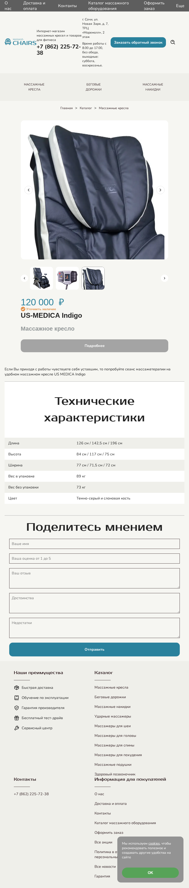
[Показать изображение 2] (67, 278)
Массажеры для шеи (112, 726)
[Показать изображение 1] (41, 278)
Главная (66, 108)
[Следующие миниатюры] (164, 278)
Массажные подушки (112, 764)
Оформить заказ (154, 5)
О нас (8, 5)
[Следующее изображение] (160, 190)
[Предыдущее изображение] (28, 190)
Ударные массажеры (112, 716)
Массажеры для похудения (118, 754)
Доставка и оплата (34, 5)
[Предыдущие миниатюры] (24, 278)
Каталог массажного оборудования (108, 5)
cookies (154, 843)
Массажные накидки (112, 706)
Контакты (67, 6)
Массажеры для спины (114, 745)
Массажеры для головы (115, 735)
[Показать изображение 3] (93, 278)
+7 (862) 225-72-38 (31, 794)
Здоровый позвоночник (114, 774)
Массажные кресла (114, 108)
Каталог (86, 108)
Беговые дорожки (110, 697)
